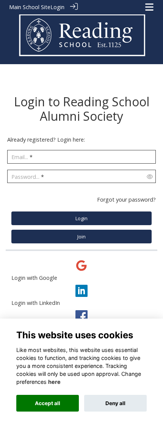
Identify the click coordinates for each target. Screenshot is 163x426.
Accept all (47, 403)
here (54, 382)
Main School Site (29, 7)
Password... (25, 176)
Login (57, 7)
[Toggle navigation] (149, 7)
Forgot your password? (126, 199)
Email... (19, 157)
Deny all (115, 403)
